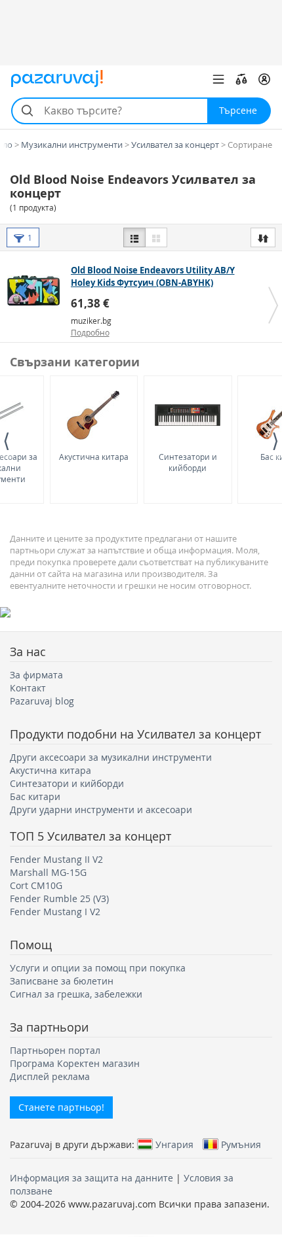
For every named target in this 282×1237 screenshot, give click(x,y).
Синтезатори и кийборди (188, 462)
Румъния (241, 1144)
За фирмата (36, 675)
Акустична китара (94, 456)
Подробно (90, 332)
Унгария (174, 1144)
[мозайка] (156, 237)
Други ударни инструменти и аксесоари (101, 809)
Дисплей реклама (50, 1076)
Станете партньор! (61, 1107)
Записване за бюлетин (61, 981)
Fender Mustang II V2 (56, 859)
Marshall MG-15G (48, 872)
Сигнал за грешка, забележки (76, 994)
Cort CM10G (36, 885)
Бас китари (35, 796)
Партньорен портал (55, 1050)
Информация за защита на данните (91, 1178)
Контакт (28, 688)
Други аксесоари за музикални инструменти (111, 757)
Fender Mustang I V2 (55, 911)
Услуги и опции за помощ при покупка (98, 968)
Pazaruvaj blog (42, 701)
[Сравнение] (241, 79)
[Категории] (218, 79)
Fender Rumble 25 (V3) (59, 898)
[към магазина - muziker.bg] (37, 290)
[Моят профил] (264, 79)
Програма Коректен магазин (75, 1063)
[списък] (134, 237)
